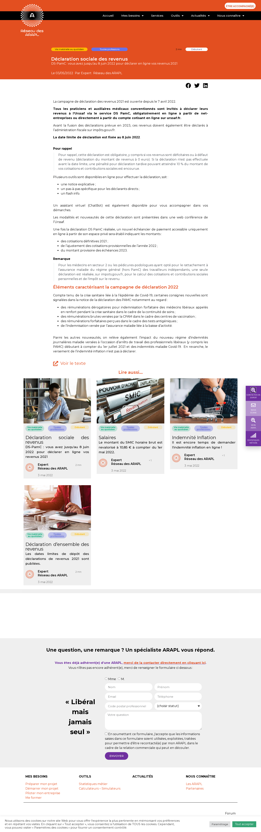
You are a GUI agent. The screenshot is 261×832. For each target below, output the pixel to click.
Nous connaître (229, 15)
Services (157, 15)
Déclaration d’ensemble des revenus (57, 547)
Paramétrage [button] (220, 824)
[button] (188, 85)
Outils (175, 15)
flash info (72, 193)
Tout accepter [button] (244, 824)
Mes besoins (130, 15)
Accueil (108, 15)
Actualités (198, 15)
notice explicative (81, 184)
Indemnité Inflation (194, 437)
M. (123, 679)
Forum (230, 813)
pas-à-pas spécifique (81, 189)
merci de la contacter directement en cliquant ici (165, 663)
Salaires (107, 437)
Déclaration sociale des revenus (57, 440)
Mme (112, 679)
